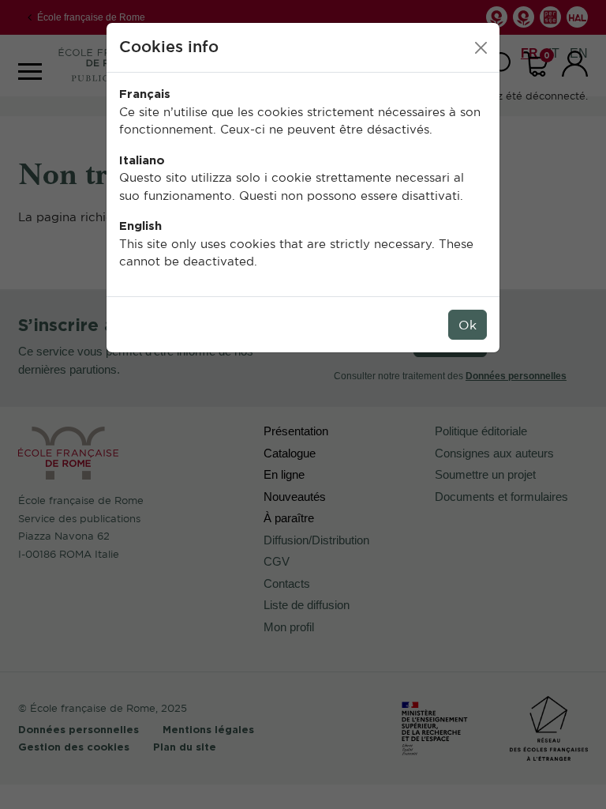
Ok (467, 325)
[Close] (481, 48)
